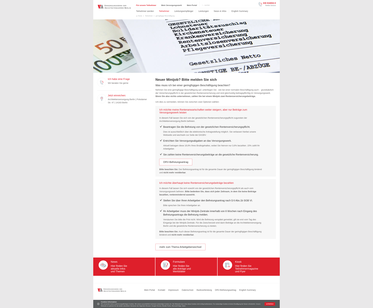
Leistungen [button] (203, 11)
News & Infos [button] (220, 11)
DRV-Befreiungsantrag (175, 162)
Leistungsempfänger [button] (183, 11)
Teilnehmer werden (145, 11)
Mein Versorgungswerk (171, 5)
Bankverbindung (204, 290)
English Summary (247, 290)
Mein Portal (192, 5)
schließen (270, 304)
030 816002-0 (269, 3)
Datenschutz (187, 290)
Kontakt (161, 290)
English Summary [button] (239, 11)
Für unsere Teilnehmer (146, 5)
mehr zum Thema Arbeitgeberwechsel (180, 246)
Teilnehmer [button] (164, 11)
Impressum (173, 290)
